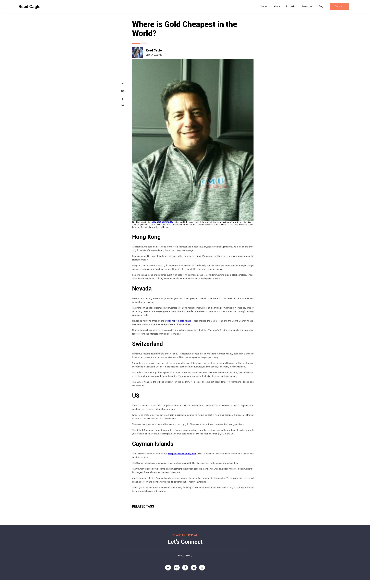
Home (264, 6)
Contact (339, 6)
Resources (306, 6)
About (276, 6)
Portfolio (290, 6)
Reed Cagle (29, 6)
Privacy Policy (185, 555)
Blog (321, 6)
